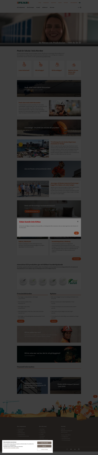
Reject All (44, 446)
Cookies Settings (44, 449)
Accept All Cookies (44, 442)
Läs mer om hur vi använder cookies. (11, 447)
